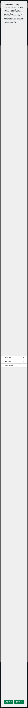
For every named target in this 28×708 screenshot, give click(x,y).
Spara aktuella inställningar (8, 702)
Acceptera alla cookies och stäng (19, 702)
